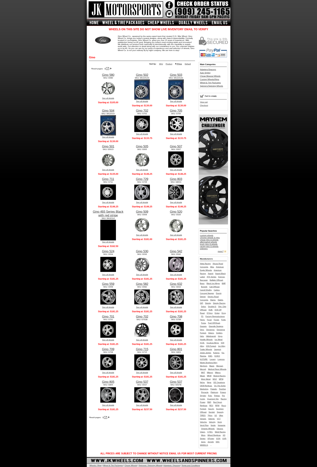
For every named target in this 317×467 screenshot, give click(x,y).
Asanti (210, 273)
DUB (210, 310)
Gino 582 (142, 284)
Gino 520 (176, 211)
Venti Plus (204, 425)
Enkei (217, 313)
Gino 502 (142, 75)
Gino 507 (176, 146)
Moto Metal (205, 379)
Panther (222, 389)
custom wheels (206, 235)
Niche (202, 382)
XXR (224, 438)
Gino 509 (142, 211)
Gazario (203, 326)
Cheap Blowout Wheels (210, 76)
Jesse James (205, 353)
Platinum (214, 392)
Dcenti (218, 293)
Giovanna (210, 330)
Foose (216, 320)
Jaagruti (217, 349)
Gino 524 (108, 251)
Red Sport (217, 402)
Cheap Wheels (131, 465)
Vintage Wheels (207, 429)
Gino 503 (176, 75)
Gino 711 (108, 179)
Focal (209, 320)
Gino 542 (176, 251)
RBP (209, 402)
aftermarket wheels (208, 242)
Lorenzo (221, 359)
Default (188, 64)
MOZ (215, 379)
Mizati (202, 376)
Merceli (203, 369)
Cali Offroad (214, 287)
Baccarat (203, 280)
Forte (223, 320)
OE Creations (219, 382)
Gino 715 (142, 349)
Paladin (213, 389)
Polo (210, 396)
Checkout (204, 105)
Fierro (202, 320)
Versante (221, 425)
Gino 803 (176, 179)
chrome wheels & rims (210, 238)
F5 (202, 316)
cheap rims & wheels (209, 240)
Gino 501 (108, 146)
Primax (217, 396)
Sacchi (211, 409)
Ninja (209, 382)
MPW (221, 379)
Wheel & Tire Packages (210, 83)
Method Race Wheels (217, 369)
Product (169, 64)
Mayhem (203, 366)
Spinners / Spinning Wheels (150, 465)
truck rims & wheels (209, 244)
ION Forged (211, 346)
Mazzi (211, 366)
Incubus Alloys (213, 343)
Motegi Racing (219, 376)
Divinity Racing (219, 303)
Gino (202, 330)
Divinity (208, 303)
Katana (216, 353)
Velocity (212, 422)
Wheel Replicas (214, 435)
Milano (218, 372)
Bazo (202, 283)
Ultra (221, 415)
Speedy (220, 412)
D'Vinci (209, 313)
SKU (161, 64)
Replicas (203, 405)
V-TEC (210, 432)
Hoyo (220, 336)
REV (211, 405)
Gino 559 (108, 284)
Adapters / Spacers (172, 465)
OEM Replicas (206, 386)
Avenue (221, 277)
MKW (209, 376)
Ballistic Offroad (216, 280)
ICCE (202, 343)
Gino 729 (142, 179)
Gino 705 (176, 110)
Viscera (220, 429)
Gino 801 (176, 349)
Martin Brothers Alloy (208, 363)
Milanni (210, 372)
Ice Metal (218, 339)
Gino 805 (108, 382)
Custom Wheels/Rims (209, 79)
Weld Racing (220, 432)
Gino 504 (108, 110)
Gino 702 (142, 110)
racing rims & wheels (209, 246)
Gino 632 (176, 284)
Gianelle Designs (216, 326)
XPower (210, 438)
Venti (219, 422)
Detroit (202, 297)
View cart (204, 102)
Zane (203, 442)
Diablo (220, 300)
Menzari (219, 366)
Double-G (212, 306)
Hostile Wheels (206, 339)
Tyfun (210, 415)
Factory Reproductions (215, 316)
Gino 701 (108, 316)
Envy (224, 313)
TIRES (202, 415)
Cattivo (217, 290)
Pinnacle (204, 392)
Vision (202, 432)
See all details (108, 98)
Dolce (203, 306)
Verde (213, 425)
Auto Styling (205, 73)
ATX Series (211, 277)
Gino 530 (142, 251)
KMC (210, 356)
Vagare (203, 419)
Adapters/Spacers (208, 69)
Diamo (213, 300)
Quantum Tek (212, 399)
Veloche (203, 422)
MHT (203, 372)
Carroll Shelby (206, 290)
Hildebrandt (211, 336)
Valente (211, 419)
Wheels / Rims (95, 465)
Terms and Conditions (191, 465)
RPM (217, 405)
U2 (215, 415)
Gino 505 (142, 146)
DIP (201, 303)
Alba (212, 267)
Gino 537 (142, 382)
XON (218, 438)
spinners (204, 249)
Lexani (212, 359)
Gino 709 (108, 349)
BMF (223, 283)
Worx (203, 435)
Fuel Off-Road (214, 323)
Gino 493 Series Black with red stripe (108, 213)
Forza (203, 323)
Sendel (212, 412)
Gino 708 (176, 316)
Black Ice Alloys (213, 283)
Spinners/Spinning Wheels (211, 86)
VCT (218, 419)
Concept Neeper (207, 293)
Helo (202, 336)
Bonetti (204, 287)
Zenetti (211, 442)
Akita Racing (205, 264)
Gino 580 (108, 75)
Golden (219, 333)
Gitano (211, 333)
